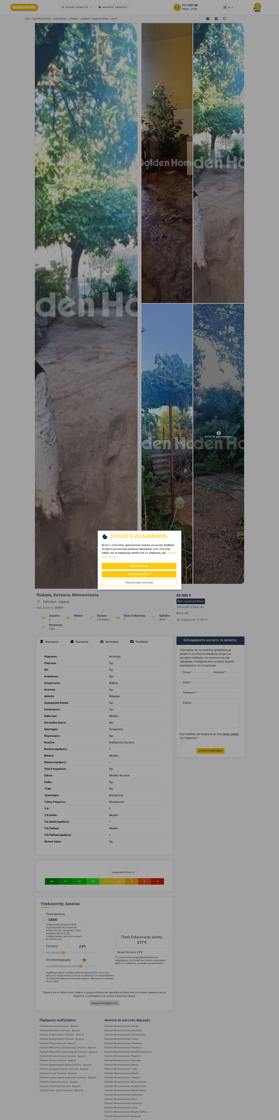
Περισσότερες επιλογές (139, 582)
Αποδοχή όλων (139, 565)
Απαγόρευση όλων (139, 573)
